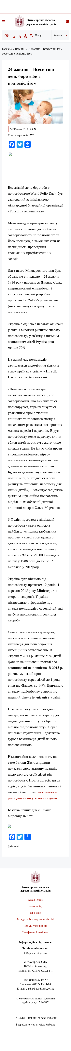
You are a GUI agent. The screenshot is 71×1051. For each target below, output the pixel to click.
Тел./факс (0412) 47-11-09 (35, 984)
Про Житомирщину (35, 926)
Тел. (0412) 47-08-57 (35, 980)
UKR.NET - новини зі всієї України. (35, 1018)
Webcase (50, 1024)
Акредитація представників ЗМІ (35, 919)
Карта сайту (36, 906)
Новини (19, 49)
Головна (7, 49)
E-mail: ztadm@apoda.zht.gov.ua (35, 988)
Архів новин (35, 899)
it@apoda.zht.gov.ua (35, 953)
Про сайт (35, 912)
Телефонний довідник (35, 932)
